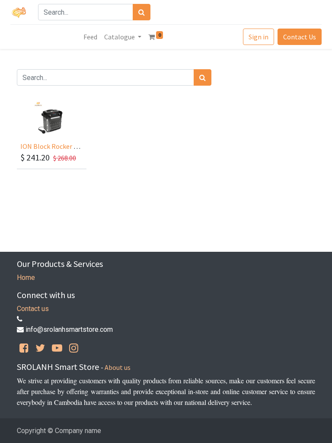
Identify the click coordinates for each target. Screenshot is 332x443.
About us (118, 367)
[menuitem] (90, 36)
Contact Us (299, 36)
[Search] (141, 12)
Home (26, 277)
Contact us (33, 309)
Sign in (258, 36)
